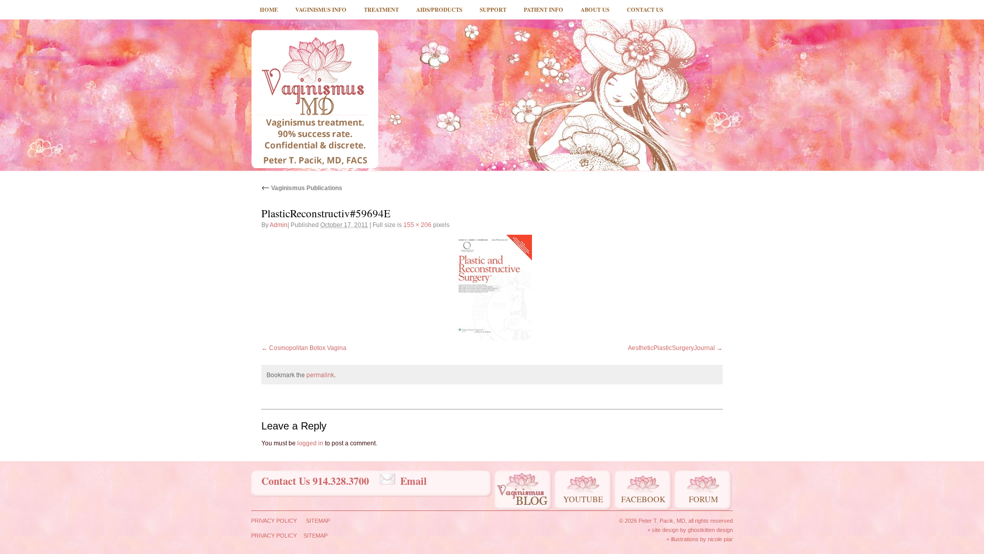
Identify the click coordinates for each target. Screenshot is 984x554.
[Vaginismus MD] (314, 99)
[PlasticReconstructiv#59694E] (492, 287)
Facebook (643, 499)
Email (413, 481)
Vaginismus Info (320, 10)
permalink (320, 374)
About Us (595, 10)
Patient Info (543, 10)
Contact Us (645, 10)
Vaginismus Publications (301, 188)
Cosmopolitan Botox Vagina (307, 348)
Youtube (583, 499)
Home (269, 10)
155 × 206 (417, 225)
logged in (310, 443)
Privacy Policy (274, 521)
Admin (279, 225)
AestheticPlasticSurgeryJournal (671, 348)
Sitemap (318, 521)
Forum (703, 499)
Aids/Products (439, 10)
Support (493, 10)
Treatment (381, 10)
